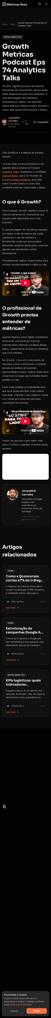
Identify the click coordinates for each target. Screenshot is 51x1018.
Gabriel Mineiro (10, 175)
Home (4, 24)
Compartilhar (43, 122)
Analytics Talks (10, 171)
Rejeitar (14, 1011)
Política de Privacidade (21, 1004)
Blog (13, 24)
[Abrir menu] (46, 3)
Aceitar (36, 1011)
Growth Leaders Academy (16, 179)
